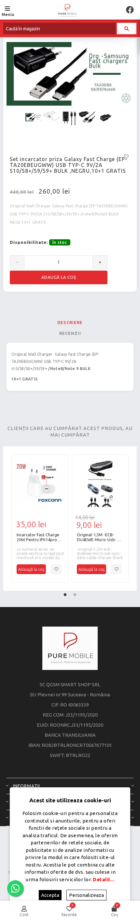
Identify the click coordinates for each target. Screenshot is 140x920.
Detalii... (103, 879)
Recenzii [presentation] (70, 333)
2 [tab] (75, 593)
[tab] (70, 322)
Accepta (50, 895)
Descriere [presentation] (70, 322)
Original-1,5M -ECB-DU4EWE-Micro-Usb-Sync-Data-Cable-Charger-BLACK (97, 537)
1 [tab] (65, 593)
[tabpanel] (39, 518)
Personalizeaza (86, 895)
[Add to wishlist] (56, 569)
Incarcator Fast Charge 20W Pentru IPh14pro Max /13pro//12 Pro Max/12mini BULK (38, 537)
